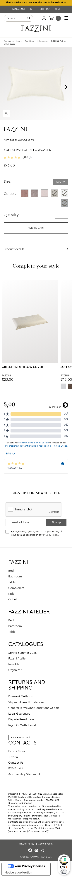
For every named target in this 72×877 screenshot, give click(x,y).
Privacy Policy (50, 535)
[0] (51, 18)
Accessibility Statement (24, 774)
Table (12, 582)
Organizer (15, 670)
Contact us (15, 762)
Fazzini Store (16, 751)
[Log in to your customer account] (44, 18)
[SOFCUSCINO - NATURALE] (44, 193)
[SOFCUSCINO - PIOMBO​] (64, 203)
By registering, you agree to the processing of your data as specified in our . (36, 533)
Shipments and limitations (26, 702)
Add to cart (36, 228)
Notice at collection (18, 872)
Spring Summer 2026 (22, 652)
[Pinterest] (37, 850)
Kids (11, 593)
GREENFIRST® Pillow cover (22, 367)
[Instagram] (42, 850)
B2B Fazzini (15, 768)
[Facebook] (30, 850)
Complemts (16, 588)
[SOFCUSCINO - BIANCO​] (64, 193)
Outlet (12, 599)
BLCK (49, 857)
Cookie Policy (45, 844)
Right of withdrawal (22, 725)
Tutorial (13, 757)
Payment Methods (20, 696)
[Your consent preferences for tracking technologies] (65, 859)
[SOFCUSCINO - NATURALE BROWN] (34, 193)
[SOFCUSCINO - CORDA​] (54, 193)
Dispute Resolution (21, 719)
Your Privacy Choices (29, 866)
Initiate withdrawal (20, 737)
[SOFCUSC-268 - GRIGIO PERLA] (63, 386)
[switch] (64, 872)
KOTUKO (34, 857)
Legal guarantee (19, 713)
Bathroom (15, 576)
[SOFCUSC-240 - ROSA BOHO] (24, 193)
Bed (11, 570)
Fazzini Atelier (17, 658)
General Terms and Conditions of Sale (33, 708)
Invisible (13, 664)
